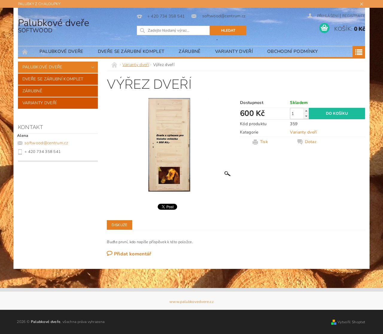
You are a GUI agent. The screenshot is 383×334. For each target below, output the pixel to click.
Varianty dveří (234, 51)
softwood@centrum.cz (46, 143)
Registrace (353, 15)
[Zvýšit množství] (306, 111)
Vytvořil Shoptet (351, 322)
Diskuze (119, 225)
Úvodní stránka (25, 51)
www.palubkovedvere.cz (191, 302)
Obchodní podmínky (292, 51)
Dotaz (310, 142)
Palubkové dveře (53, 25)
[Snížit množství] (306, 116)
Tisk (264, 142)
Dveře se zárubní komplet (131, 51)
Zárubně (189, 51)
